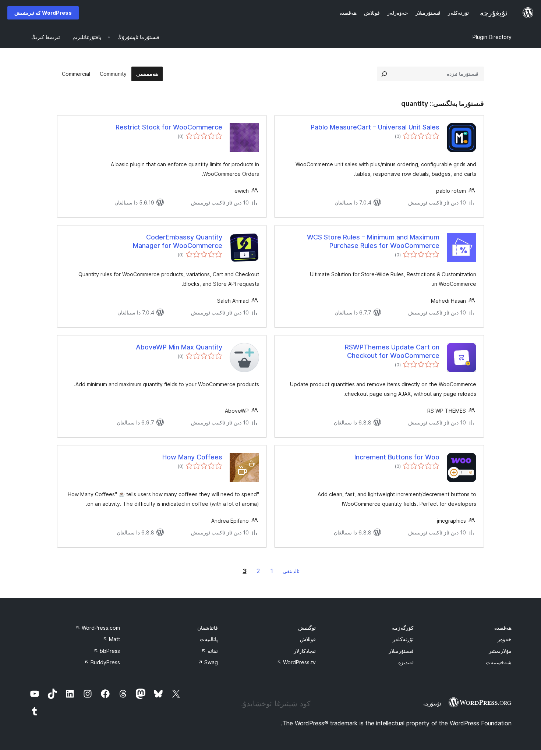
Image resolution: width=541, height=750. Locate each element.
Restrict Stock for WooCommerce (169, 127)
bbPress (106, 651)
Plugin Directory (492, 37)
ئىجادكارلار (305, 651)
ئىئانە (209, 651)
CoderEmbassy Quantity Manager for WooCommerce (177, 241)
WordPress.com (97, 628)
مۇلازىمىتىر (500, 651)
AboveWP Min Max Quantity (179, 347)
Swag (208, 662)
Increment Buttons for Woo (396, 457)
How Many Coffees (192, 457)
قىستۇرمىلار (401, 651)
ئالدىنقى (291, 571)
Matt (111, 639)
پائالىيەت (209, 639)
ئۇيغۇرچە (432, 704)
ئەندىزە (406, 662)
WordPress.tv (296, 662)
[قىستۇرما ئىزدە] (384, 74)
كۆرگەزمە (403, 628)
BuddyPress (102, 662)
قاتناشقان (207, 628)
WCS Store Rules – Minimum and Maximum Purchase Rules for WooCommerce (373, 241)
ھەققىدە (503, 628)
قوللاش (308, 639)
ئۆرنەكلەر (403, 639)
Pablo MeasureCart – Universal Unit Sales (375, 127)
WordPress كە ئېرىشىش (43, 13)
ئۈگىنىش (307, 628)
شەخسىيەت (499, 662)
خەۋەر (505, 639)
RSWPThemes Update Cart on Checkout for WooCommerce (392, 351)
